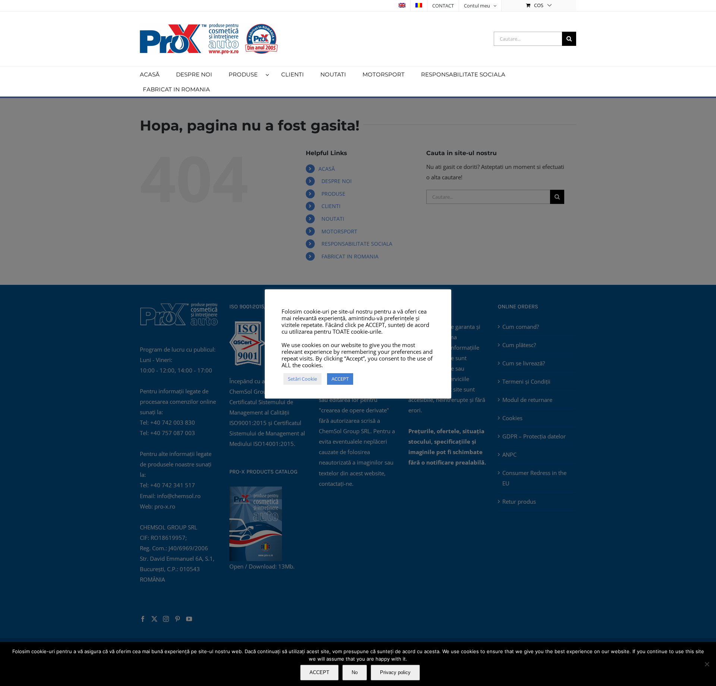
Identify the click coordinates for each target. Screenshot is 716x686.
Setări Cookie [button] (302, 378)
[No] (706, 664)
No (355, 672)
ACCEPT (319, 672)
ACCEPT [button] (340, 378)
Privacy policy (395, 672)
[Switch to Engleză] (402, 5)
